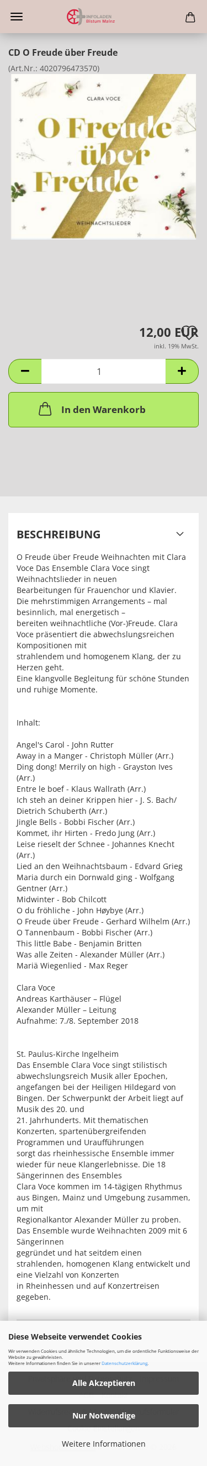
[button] (24, 371)
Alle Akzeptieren (103, 1383)
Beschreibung (58, 534)
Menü (16, 16)
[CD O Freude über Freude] (103, 156)
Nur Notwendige (103, 1415)
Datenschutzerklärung (124, 1363)
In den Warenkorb (103, 409)
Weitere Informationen (104, 1443)
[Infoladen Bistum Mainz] (103, 16)
